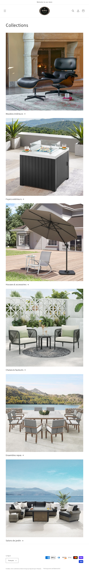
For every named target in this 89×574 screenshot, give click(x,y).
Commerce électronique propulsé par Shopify (27, 568)
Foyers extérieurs (14, 199)
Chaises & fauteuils (14, 370)
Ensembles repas (13, 455)
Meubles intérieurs (14, 113)
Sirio (12, 568)
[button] (4, 10)
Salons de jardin (13, 540)
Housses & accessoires (16, 284)
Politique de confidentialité (51, 568)
